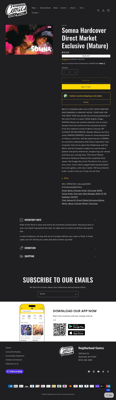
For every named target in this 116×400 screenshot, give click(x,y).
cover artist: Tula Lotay (72, 194)
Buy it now (86, 87)
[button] (34, 8)
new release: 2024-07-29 (94, 194)
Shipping (65, 59)
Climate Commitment (14, 360)
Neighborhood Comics (54, 394)
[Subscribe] (75, 294)
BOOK (99, 190)
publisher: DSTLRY (70, 197)
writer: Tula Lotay (90, 203)
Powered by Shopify (68, 394)
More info (86, 102)
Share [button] (66, 178)
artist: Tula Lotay (89, 190)
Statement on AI (12, 364)
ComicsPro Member (13, 352)
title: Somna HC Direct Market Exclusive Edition (83, 200)
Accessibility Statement (15, 356)
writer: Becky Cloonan (72, 203)
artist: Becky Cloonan (71, 190)
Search (8, 348)
